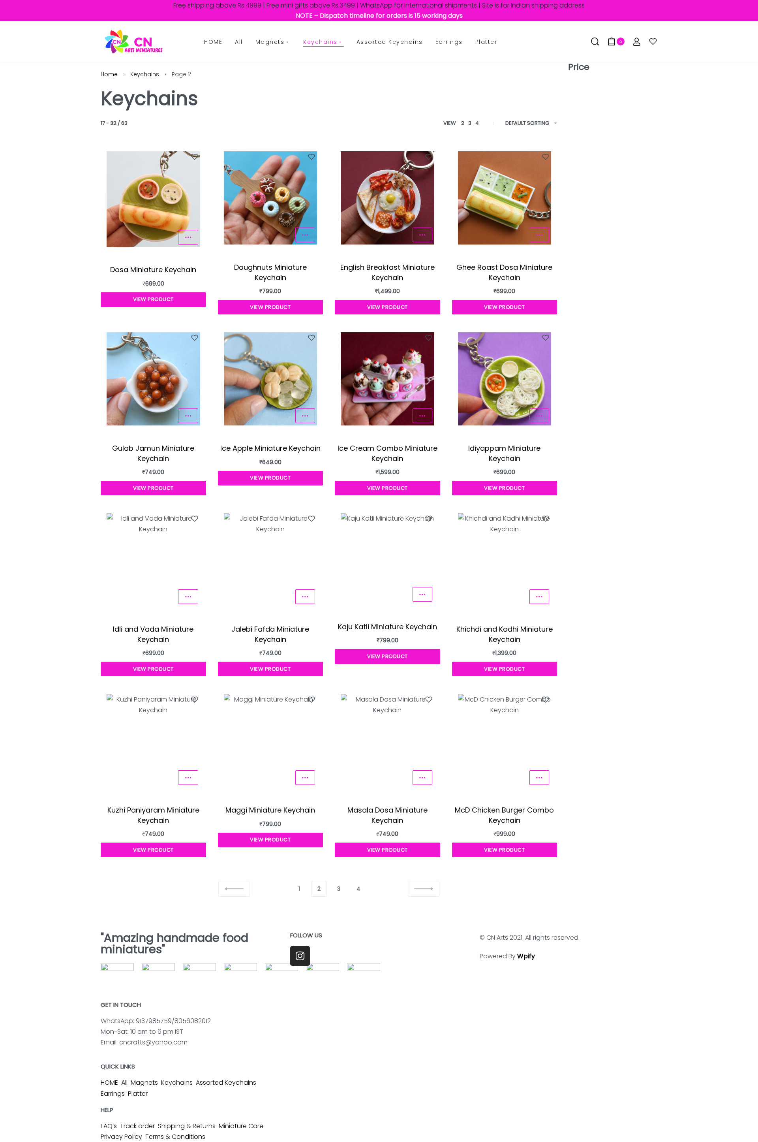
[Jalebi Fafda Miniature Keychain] (270, 560)
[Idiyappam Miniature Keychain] (505, 379)
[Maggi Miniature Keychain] (270, 741)
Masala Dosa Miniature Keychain (387, 815)
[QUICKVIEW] (188, 237)
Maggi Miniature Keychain (270, 810)
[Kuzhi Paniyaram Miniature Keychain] (153, 741)
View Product (153, 299)
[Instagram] (300, 956)
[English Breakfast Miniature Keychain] (387, 198)
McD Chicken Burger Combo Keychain (504, 815)
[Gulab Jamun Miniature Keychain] (153, 379)
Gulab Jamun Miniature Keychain (153, 453)
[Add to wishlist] (194, 156)
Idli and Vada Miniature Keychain (153, 634)
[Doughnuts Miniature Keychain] (270, 198)
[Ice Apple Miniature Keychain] (270, 379)
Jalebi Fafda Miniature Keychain (270, 634)
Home (109, 74)
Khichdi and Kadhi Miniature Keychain (504, 634)
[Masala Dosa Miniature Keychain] (387, 741)
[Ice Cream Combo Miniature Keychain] (387, 379)
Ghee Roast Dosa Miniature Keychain (504, 272)
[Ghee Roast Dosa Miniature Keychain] (505, 198)
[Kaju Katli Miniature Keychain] (387, 558)
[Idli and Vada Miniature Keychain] (153, 560)
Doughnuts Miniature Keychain (270, 272)
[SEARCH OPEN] (595, 41)
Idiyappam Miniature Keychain (504, 453)
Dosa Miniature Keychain (153, 270)
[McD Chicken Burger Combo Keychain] (505, 741)
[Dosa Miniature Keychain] (153, 199)
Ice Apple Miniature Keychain (270, 448)
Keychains (144, 74)
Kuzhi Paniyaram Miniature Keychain (153, 815)
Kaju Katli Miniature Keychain (387, 627)
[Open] (653, 41)
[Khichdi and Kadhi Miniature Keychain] (505, 560)
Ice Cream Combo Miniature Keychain (387, 453)
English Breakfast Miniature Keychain (387, 272)
